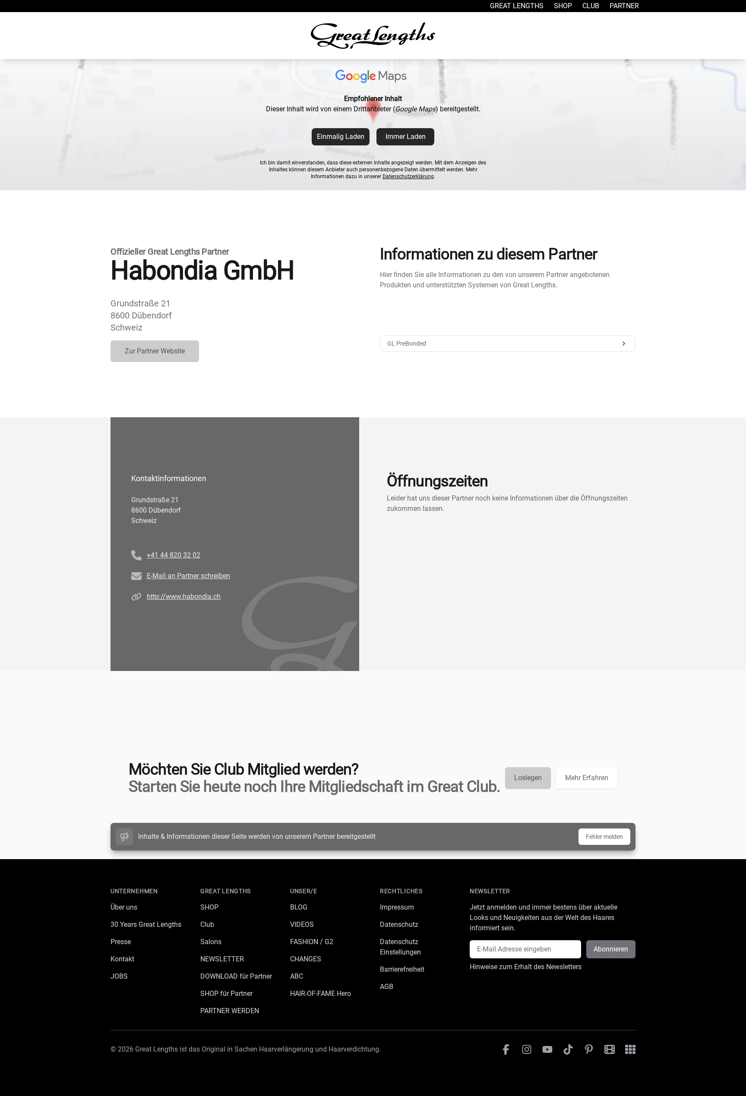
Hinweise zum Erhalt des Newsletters (526, 967)
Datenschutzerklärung (408, 176)
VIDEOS (302, 924)
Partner (624, 6)
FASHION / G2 (311, 942)
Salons (210, 942)
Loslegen (528, 778)
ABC (296, 976)
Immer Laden (406, 136)
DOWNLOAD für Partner (236, 976)
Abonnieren (611, 949)
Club (590, 6)
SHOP (209, 907)
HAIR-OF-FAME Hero (320, 993)
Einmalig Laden (340, 136)
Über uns (124, 907)
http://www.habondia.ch (184, 596)
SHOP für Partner (226, 993)
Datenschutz (399, 924)
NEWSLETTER (222, 959)
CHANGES (305, 959)
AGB (386, 987)
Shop (563, 6)
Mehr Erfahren (586, 778)
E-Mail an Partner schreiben (188, 576)
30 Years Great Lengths (146, 924)
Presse (121, 942)
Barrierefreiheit (402, 969)
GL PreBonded (406, 343)
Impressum (397, 907)
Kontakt (122, 959)
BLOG (298, 907)
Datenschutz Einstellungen (400, 947)
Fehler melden (604, 836)
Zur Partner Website (155, 351)
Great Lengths (517, 6)
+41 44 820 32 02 (173, 555)
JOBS (119, 976)
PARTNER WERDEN (229, 1011)
